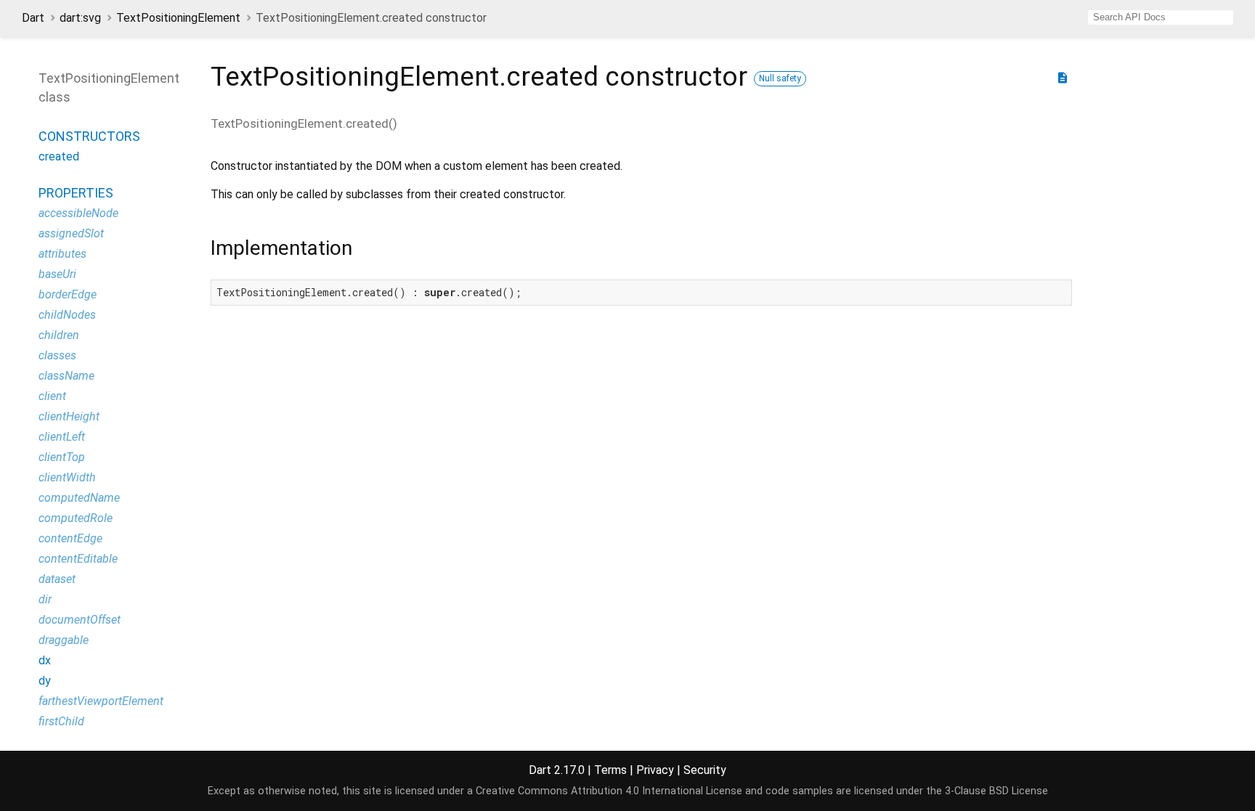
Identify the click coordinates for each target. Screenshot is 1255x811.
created (58, 156)
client (52, 396)
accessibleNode (78, 213)
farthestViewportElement (100, 701)
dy (44, 681)
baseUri (57, 274)
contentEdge (70, 538)
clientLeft (61, 437)
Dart (33, 18)
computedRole (75, 518)
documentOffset (79, 620)
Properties (75, 192)
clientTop (61, 457)
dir (45, 599)
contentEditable (78, 559)
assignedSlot (71, 233)
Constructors (89, 136)
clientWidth (67, 477)
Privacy (655, 770)
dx (44, 660)
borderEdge (67, 294)
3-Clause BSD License (996, 791)
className (66, 376)
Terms (610, 770)
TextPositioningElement (178, 18)
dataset (57, 579)
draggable (63, 640)
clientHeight (68, 416)
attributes (62, 254)
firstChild (61, 721)
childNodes (67, 315)
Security (704, 770)
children (58, 335)
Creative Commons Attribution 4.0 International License (609, 791)
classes (57, 355)
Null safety (780, 78)
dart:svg (80, 18)
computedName (79, 498)
